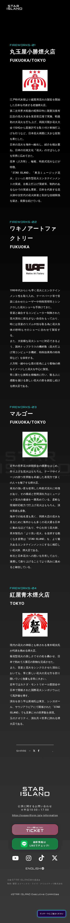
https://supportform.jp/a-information (35, 815)
